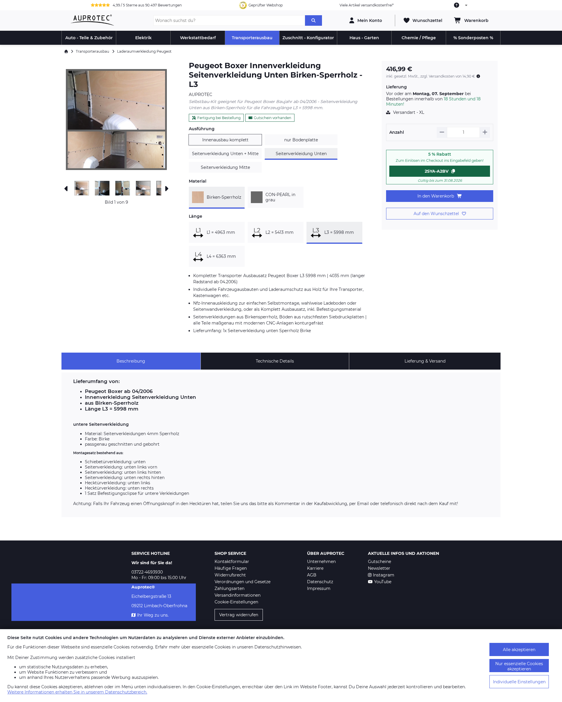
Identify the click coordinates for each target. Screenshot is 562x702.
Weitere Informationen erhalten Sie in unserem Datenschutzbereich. (77, 692)
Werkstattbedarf (198, 37)
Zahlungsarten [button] (229, 588)
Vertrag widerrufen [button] (238, 614)
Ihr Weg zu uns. (153, 615)
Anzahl (396, 132)
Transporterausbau (252, 37)
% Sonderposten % (473, 37)
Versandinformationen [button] (238, 595)
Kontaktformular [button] (232, 561)
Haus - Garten (364, 37)
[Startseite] (66, 51)
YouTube (382, 581)
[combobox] (461, 5)
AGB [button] (311, 575)
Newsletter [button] (379, 568)
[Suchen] (313, 20)
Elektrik (143, 37)
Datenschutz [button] (320, 581)
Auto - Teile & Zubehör (89, 37)
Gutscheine (379, 561)
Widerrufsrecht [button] (230, 575)
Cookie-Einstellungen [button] (236, 602)
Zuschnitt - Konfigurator (308, 37)
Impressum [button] (318, 588)
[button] (116, 119)
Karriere (315, 568)
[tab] (131, 361)
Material (197, 181)
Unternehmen (321, 561)
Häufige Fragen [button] (231, 568)
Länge (195, 216)
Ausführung (202, 128)
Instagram (383, 575)
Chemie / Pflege (419, 37)
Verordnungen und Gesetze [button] (242, 581)
